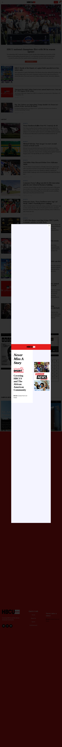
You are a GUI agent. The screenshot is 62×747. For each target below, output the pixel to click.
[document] (31, 373)
